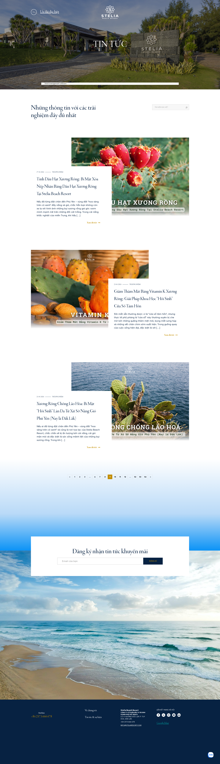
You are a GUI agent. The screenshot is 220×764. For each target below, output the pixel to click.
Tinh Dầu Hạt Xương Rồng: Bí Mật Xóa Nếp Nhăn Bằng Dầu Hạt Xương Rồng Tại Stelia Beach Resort (67, 186)
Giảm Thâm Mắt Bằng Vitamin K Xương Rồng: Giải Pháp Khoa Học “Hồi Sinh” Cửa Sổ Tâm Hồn (145, 299)
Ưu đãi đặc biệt (49, 12)
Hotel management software (55, 84)
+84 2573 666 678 (41, 716)
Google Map (163, 723)
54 (145, 477)
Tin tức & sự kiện (93, 717)
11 (120, 477)
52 (135, 477)
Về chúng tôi (91, 710)
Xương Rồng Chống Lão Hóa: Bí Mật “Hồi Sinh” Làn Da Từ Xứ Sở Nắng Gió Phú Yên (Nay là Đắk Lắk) (66, 411)
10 (115, 477)
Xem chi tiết (92, 223)
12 (125, 477)
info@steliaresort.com (131, 725)
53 (140, 477)
